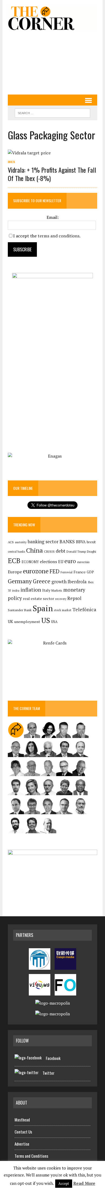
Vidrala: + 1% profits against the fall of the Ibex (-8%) (52, 174)
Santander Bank (20, 610)
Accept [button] (63, 1183)
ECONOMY (30, 562)
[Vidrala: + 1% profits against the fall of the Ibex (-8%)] (29, 153)
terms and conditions (58, 236)
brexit (91, 542)
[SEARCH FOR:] (52, 112)
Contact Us (23, 1132)
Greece (41, 581)
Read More (84, 1183)
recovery (60, 599)
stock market (62, 610)
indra (15, 590)
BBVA (81, 541)
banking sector (43, 541)
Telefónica (84, 609)
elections (48, 561)
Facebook (53, 1058)
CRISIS (49, 551)
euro (70, 561)
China (34, 550)
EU (60, 561)
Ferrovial (66, 572)
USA (54, 622)
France (80, 571)
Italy (46, 590)
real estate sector (38, 598)
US (45, 620)
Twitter (48, 1073)
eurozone (35, 571)
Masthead (22, 1120)
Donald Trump (76, 551)
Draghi (91, 551)
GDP (90, 572)
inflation (30, 589)
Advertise (22, 1144)
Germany (20, 581)
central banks (16, 551)
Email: (53, 217)
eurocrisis (83, 562)
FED (55, 571)
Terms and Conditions (31, 1156)
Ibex (11, 162)
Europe (15, 572)
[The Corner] (52, 18)
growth (58, 581)
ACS (11, 542)
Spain (43, 608)
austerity (21, 542)
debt (60, 551)
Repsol (74, 598)
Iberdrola (77, 582)
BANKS (67, 541)
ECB (14, 560)
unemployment (27, 621)
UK (10, 621)
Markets (56, 590)
